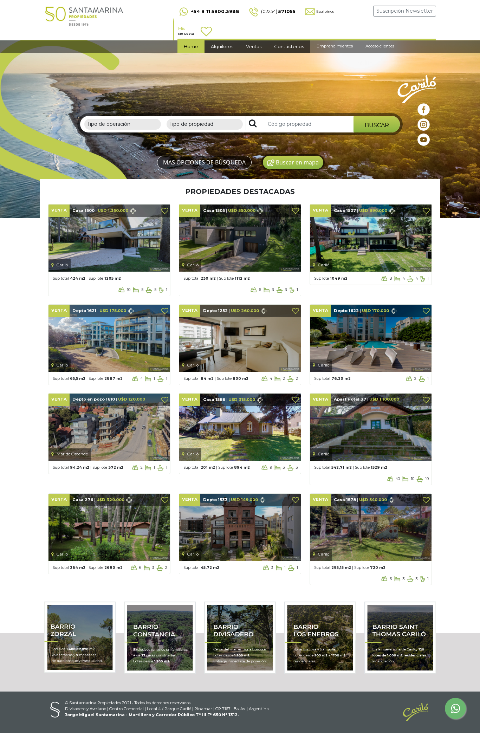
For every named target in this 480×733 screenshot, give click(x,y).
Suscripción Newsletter (404, 11)
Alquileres (222, 46)
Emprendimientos (335, 46)
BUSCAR (377, 125)
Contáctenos (289, 46)
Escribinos (325, 11)
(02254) (278, 11)
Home (191, 46)
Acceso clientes (379, 46)
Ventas (253, 46)
